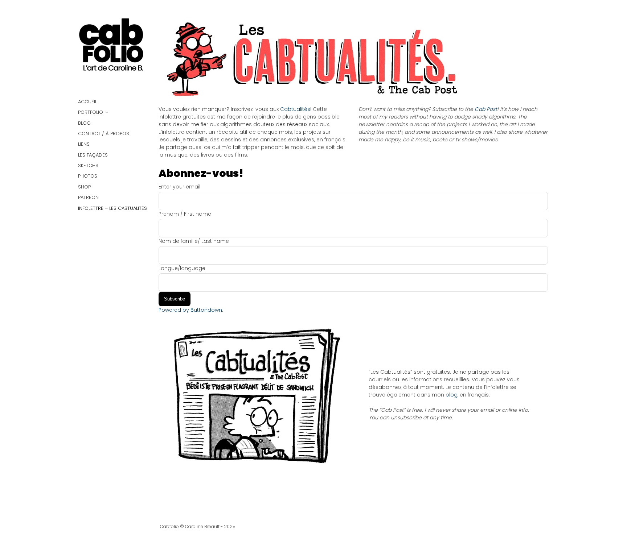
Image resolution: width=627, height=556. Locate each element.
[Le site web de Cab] (113, 48)
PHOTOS (87, 176)
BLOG (84, 123)
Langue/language (182, 268)
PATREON (88, 197)
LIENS (84, 144)
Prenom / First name (185, 213)
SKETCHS (88, 165)
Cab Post (485, 109)
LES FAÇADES (93, 155)
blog (452, 394)
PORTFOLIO (90, 112)
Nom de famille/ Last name (194, 241)
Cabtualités (295, 109)
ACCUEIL (87, 101)
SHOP (84, 186)
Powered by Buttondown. (191, 310)
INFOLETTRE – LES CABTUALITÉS (112, 208)
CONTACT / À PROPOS (103, 133)
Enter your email (179, 186)
